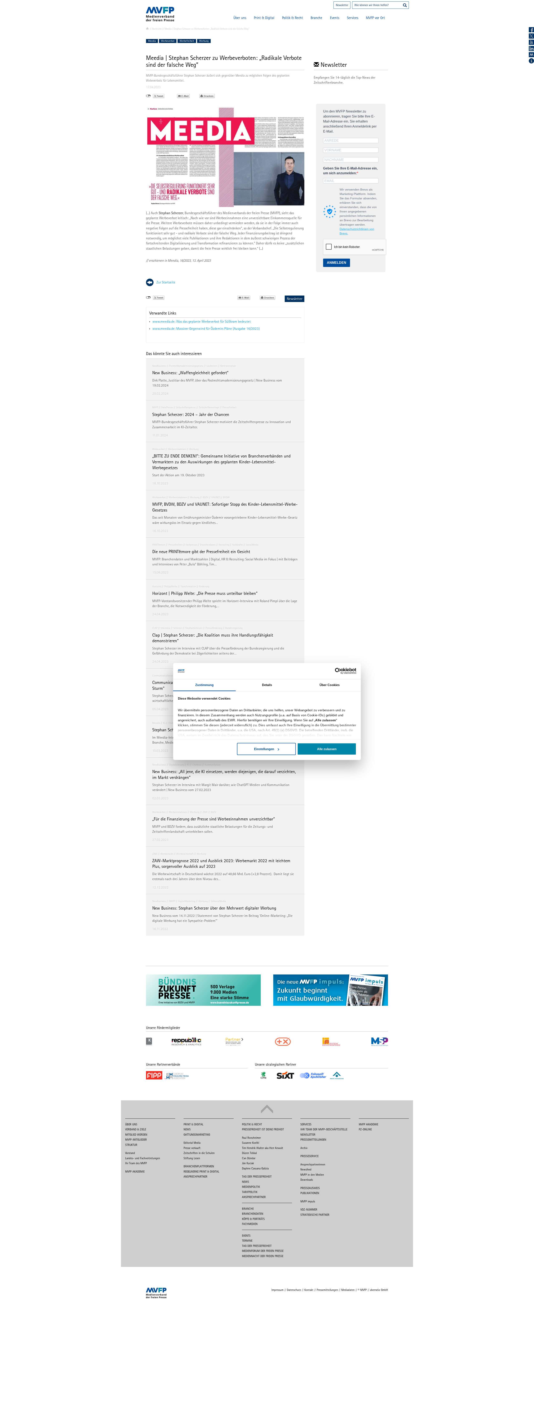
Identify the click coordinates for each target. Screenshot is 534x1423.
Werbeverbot (167, 40)
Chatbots (197, 764)
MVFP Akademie (135, 1171)
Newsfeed (305, 1169)
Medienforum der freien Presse (262, 1250)
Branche (316, 18)
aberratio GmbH (379, 1290)
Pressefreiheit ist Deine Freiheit (263, 1129)
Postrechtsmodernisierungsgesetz (186, 365)
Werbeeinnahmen (177, 449)
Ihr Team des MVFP (136, 1163)
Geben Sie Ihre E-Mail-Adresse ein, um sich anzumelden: (350, 171)
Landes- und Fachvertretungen (142, 1158)
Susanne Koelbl (250, 1142)
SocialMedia (252, 544)
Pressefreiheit (229, 407)
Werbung (204, 40)
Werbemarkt (166, 853)
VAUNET (215, 497)
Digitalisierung (176, 764)
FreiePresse (167, 407)
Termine (247, 1240)
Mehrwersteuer (228, 365)
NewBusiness (159, 365)
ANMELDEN (336, 262)
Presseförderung (213, 627)
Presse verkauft (192, 1148)
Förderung (204, 586)
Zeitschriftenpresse (186, 407)
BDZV (205, 497)
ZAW (205, 812)
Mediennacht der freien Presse (262, 1256)
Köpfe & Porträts (253, 1219)
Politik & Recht (292, 18)
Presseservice (309, 1156)
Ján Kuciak (248, 1163)
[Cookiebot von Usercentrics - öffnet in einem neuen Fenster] (338, 671)
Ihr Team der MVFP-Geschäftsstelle (323, 1129)
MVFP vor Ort (375, 18)
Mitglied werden (136, 1134)
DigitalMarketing (186, 901)
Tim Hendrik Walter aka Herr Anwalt (262, 1148)
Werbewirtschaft (185, 853)
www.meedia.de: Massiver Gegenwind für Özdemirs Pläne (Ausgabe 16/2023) (206, 328)
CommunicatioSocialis (163, 675)
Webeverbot (158, 449)
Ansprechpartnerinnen (312, 1164)
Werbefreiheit (187, 40)
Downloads (306, 1179)
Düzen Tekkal (249, 1153)
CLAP (154, 627)
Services (352, 18)
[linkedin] (531, 48)
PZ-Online (365, 1129)
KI (164, 722)
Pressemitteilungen (313, 1139)
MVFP (155, 407)
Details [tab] (267, 684)
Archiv (303, 1148)
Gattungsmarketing (197, 1134)
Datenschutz (294, 1290)
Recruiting (224, 544)
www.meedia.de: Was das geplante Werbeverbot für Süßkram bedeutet (201, 321)
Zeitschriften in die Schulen (199, 1153)
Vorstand (130, 1153)
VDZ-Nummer (308, 1209)
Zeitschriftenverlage (209, 407)
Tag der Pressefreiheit (257, 1176)
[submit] (405, 5)
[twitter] (531, 36)
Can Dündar (248, 1158)
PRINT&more (158, 544)
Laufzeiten (212, 365)
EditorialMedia (218, 901)
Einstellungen (264, 749)
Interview (165, 627)
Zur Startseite (165, 282)
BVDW (226, 497)
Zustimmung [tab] (204, 684)
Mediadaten (348, 1290)
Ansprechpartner (195, 1176)
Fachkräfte (237, 544)
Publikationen (309, 1193)
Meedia (152, 40)
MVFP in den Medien (312, 1174)
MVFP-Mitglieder (136, 1139)
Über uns (239, 18)
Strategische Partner (314, 1214)
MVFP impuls (307, 1201)
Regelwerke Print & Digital (201, 1171)
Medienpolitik (251, 1186)
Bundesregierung (234, 627)
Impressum (277, 1290)
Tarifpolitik (249, 1192)
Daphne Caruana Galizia (255, 1168)
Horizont (156, 586)
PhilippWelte (170, 586)
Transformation (188, 586)
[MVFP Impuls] (531, 54)
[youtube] (531, 42)
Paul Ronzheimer (251, 1137)
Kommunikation (212, 764)
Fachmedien (250, 1224)
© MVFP (362, 1290)
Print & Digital (264, 18)
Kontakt (308, 1290)
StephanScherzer (193, 627)
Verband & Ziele (135, 1129)
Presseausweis (310, 1188)
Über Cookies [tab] (330, 684)
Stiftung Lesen (192, 1158)
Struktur (131, 1144)
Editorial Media (192, 1142)
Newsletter (342, 5)
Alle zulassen (326, 749)
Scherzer (177, 627)
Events (334, 18)
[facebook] (531, 29)
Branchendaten (207, 544)
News (187, 1129)
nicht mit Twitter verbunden (148, 96)
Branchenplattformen (199, 1166)
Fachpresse (191, 544)
